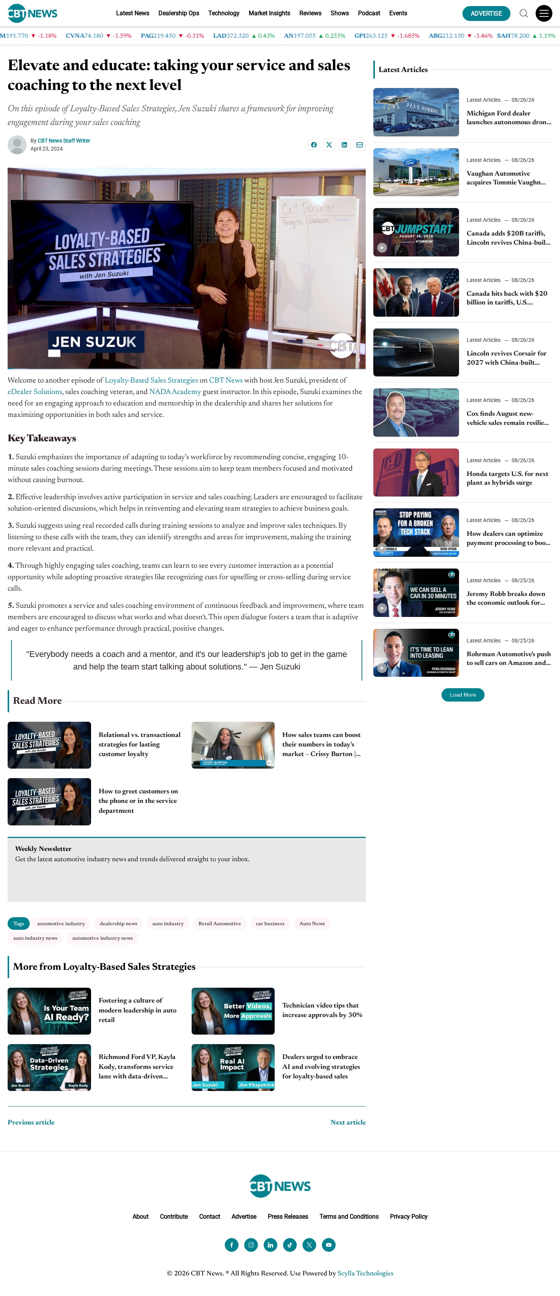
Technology (224, 13)
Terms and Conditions (349, 1216)
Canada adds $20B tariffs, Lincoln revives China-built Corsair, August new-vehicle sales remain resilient (508, 239)
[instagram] (251, 1244)
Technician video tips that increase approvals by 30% (322, 1011)
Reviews (310, 13)
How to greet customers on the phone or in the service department (138, 801)
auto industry (168, 923)
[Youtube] (329, 1244)
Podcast (369, 13)
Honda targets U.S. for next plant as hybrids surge (508, 479)
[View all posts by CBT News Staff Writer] (19, 144)
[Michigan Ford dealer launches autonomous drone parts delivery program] (416, 112)
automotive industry (61, 923)
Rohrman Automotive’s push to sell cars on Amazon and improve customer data (509, 659)
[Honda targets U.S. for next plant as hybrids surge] (416, 473)
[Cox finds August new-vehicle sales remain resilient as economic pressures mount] (416, 412)
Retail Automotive (219, 923)
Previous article (31, 1123)
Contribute (174, 1216)
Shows (340, 13)
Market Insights (269, 13)
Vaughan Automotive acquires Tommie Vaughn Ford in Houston (504, 179)
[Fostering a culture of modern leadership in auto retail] (49, 1011)
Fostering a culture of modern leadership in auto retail (137, 1011)
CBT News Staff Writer (64, 141)
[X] (329, 145)
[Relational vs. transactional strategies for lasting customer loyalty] (49, 745)
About (141, 1216)
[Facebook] (314, 145)
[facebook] (231, 1244)
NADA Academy (175, 392)
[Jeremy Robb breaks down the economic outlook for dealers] (416, 593)
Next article (348, 1123)
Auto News (312, 923)
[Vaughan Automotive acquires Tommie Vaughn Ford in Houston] (416, 172)
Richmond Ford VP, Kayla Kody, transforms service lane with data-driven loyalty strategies (137, 1068)
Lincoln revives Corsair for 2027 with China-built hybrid (507, 359)
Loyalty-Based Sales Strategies (151, 380)
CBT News (226, 380)
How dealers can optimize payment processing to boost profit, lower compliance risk (509, 539)
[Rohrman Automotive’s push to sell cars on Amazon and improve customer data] (416, 653)
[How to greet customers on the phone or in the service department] (49, 801)
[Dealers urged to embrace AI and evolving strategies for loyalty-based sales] (233, 1067)
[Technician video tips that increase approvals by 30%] (233, 1011)
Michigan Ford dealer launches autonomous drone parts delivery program (508, 119)
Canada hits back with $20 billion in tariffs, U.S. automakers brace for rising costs (508, 299)
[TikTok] (290, 1244)
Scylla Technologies (366, 1273)
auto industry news (35, 938)
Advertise (244, 1216)
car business (270, 923)
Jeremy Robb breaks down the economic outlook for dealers (506, 599)
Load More (463, 695)
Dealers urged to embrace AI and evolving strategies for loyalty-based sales (321, 1067)
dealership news (119, 923)
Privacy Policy (409, 1216)
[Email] (360, 145)
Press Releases (288, 1216)
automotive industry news (102, 938)
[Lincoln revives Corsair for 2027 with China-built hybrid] (416, 352)
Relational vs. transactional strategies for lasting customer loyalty (140, 745)
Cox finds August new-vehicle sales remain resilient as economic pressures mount (509, 419)
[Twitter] (309, 1244)
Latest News (132, 13)
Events (398, 13)
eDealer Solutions (35, 392)
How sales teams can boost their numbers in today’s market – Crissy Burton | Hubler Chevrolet (321, 746)
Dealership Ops (178, 13)
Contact (209, 1216)
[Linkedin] (344, 145)
